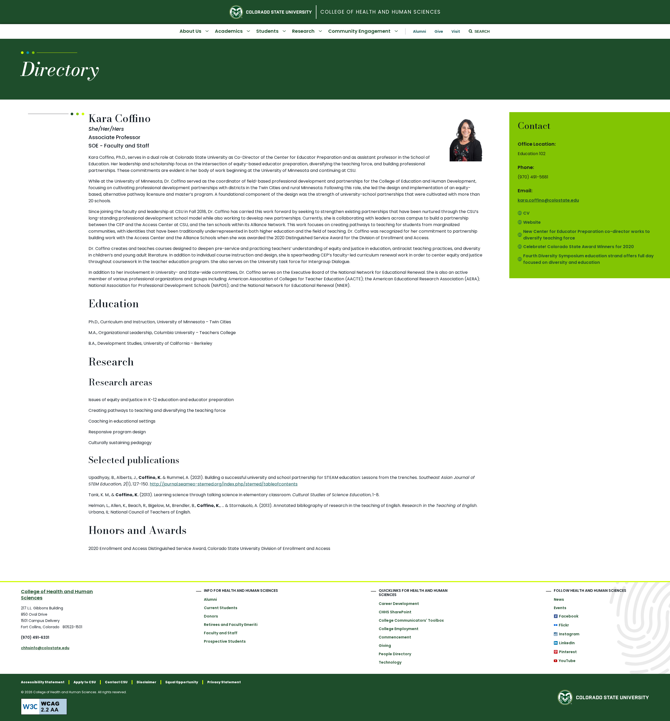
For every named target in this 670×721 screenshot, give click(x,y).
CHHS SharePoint (395, 612)
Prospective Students (225, 641)
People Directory (395, 654)
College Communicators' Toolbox (411, 620)
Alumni (419, 31)
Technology (390, 662)
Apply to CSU (85, 682)
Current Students (220, 607)
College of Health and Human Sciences (380, 12)
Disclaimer (146, 682)
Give (438, 31)
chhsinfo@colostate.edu (45, 648)
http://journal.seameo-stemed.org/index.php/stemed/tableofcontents (224, 484)
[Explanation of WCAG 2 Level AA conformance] (131, 706)
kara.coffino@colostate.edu (548, 200)
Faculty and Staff (220, 633)
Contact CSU (116, 682)
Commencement (395, 637)
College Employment (398, 628)
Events (560, 607)
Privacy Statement (224, 682)
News (559, 599)
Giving (385, 645)
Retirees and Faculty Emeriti (231, 624)
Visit (455, 31)
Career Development (399, 603)
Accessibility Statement (42, 682)
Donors (211, 616)
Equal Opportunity (181, 682)
